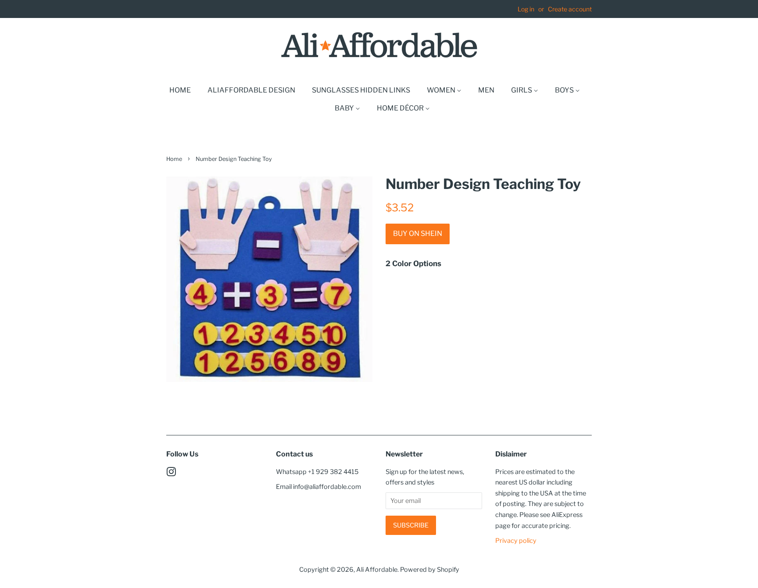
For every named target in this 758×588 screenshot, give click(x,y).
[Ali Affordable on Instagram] (171, 474)
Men (486, 90)
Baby (345, 108)
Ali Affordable (376, 570)
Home (180, 90)
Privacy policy (515, 541)
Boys (565, 90)
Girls (522, 90)
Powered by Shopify (429, 570)
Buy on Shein (417, 233)
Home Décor (401, 108)
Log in (526, 9)
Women (442, 90)
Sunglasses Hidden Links (361, 90)
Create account (570, 9)
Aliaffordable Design (251, 90)
